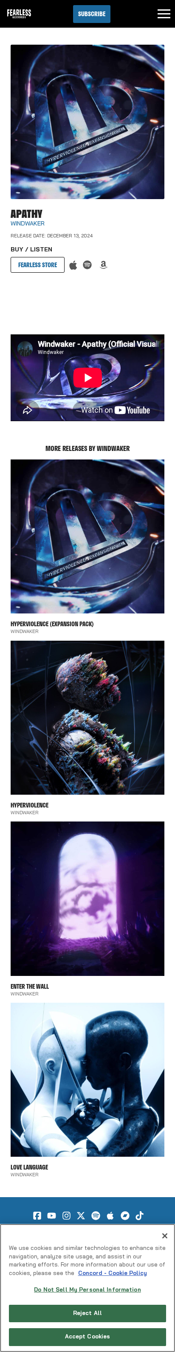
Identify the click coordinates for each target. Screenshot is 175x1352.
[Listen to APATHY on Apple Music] (73, 265)
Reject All (87, 1313)
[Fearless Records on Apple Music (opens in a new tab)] (110, 1215)
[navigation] (164, 14)
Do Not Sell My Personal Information (87, 1290)
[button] (91, 14)
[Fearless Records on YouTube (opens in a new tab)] (51, 1215)
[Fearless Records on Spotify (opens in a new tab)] (95, 1215)
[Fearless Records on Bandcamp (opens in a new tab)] (125, 1215)
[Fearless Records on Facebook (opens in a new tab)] (37, 1215)
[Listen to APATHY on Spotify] (87, 264)
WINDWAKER (28, 224)
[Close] (164, 1235)
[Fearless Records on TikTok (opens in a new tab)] (139, 1215)
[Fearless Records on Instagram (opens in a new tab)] (66, 1215)
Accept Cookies (87, 1337)
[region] (87, 1288)
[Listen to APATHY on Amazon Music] (103, 264)
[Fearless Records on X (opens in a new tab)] (81, 1215)
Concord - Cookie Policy (112, 1273)
